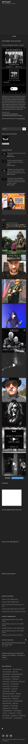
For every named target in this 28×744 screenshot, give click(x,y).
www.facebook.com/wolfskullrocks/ (10, 113)
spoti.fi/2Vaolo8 (21, 118)
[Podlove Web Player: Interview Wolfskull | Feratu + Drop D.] (14, 81)
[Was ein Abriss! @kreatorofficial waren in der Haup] (14, 316)
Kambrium (6, 691)
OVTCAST (14, 705)
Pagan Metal (6, 708)
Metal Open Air (7, 701)
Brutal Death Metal (17, 674)
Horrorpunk (6, 686)
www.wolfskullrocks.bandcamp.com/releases (12, 115)
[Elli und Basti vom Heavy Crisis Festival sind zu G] (14, 267)
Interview (14, 686)
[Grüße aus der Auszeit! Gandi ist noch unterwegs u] (14, 242)
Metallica (15, 698)
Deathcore (6, 676)
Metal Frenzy (6, 698)
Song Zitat (21, 715)
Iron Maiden (6, 688)
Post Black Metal (7, 710)
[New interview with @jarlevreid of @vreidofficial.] (14, 341)
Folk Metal (15, 679)
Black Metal (6, 674)
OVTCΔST (6, 2)
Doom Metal (6, 679)
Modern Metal (7, 703)
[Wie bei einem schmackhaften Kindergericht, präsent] (14, 464)
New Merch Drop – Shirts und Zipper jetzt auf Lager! (14, 611)
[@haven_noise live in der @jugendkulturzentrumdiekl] (14, 365)
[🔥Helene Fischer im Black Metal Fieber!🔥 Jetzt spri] (14, 414)
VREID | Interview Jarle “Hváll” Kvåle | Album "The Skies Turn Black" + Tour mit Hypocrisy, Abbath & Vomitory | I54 (16, 171)
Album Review (7, 669)
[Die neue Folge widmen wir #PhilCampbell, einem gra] (14, 439)
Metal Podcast (17, 701)
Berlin (15, 671)
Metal (18, 693)
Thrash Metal (18, 718)
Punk (5, 713)
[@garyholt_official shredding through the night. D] (14, 291)
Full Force (6, 681)
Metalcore (6, 696)
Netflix (15, 703)
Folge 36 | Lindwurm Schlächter (15, 635)
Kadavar (14, 688)
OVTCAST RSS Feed (7, 639)
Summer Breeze (7, 718)
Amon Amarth (7, 671)
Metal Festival (15, 696)
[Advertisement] (14, 19)
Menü (14, 36)
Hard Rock (6, 684)
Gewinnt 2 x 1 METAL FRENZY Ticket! (10, 602)
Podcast (15, 708)
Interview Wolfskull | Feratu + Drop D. (13, 45)
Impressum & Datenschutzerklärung (9, 739)
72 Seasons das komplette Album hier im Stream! (13, 608)
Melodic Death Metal (8, 693)
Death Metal (15, 676)
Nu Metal (6, 705)
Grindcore (14, 681)
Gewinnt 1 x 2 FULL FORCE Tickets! (10, 599)
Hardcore (22, 681)
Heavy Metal (14, 684)
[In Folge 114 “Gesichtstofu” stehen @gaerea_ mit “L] (14, 390)
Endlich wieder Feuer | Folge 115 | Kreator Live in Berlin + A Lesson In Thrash (15, 162)
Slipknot (14, 715)
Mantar (13, 691)
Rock (19, 713)
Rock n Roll (6, 715)
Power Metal (17, 710)
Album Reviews (17, 669)
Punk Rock (12, 713)
